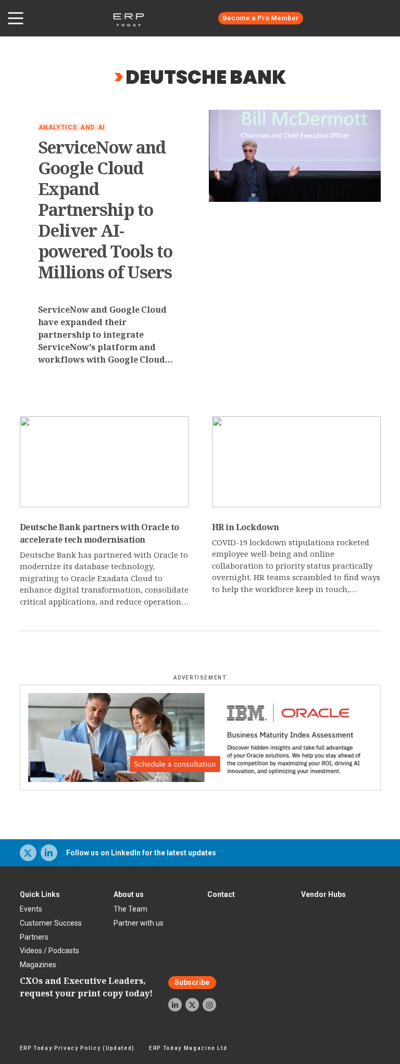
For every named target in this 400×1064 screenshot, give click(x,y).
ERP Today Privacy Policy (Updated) (77, 1048)
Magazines (38, 964)
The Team (130, 909)
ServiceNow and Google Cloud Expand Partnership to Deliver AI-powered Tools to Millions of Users (105, 210)
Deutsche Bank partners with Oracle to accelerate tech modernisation (99, 533)
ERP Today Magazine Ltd (188, 1048)
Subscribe (191, 982)
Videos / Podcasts (49, 950)
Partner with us (139, 923)
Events (31, 909)
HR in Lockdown (245, 527)
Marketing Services (355, 18)
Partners (34, 937)
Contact (221, 894)
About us (129, 894)
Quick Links (40, 894)
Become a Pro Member (260, 18)
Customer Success (51, 923)
